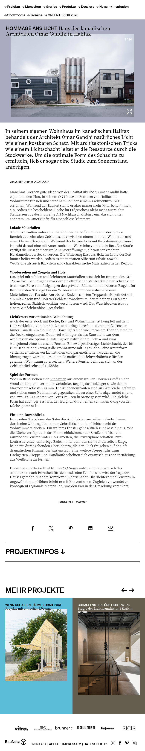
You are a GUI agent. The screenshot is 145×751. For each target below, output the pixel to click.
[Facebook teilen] (33, 528)
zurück (124, 589)
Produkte (69, 7)
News (103, 7)
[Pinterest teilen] (71, 528)
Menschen (33, 7)
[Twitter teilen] (51, 528)
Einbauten (58, 379)
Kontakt (39, 744)
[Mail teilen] (110, 528)
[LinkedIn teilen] (90, 528)
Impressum (71, 744)
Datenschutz (95, 744)
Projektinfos (32, 551)
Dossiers (87, 7)
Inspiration (121, 7)
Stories (51, 7)
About (54, 744)
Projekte (13, 7)
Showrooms (16, 15)
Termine (36, 15)
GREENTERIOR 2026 (63, 15)
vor (131, 589)
